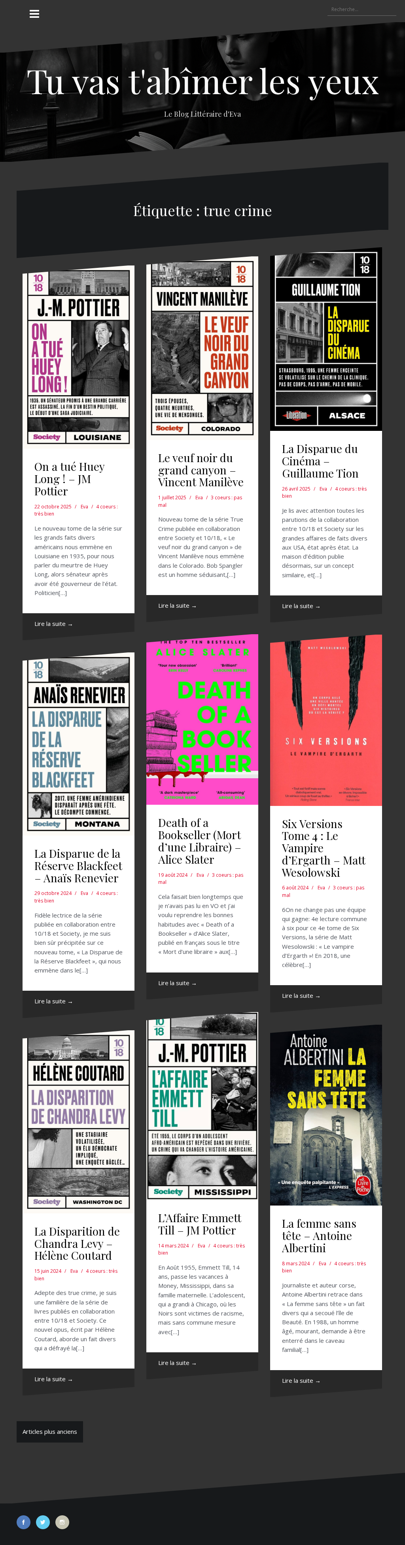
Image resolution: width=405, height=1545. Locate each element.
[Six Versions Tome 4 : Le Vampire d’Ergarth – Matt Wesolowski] (326, 720)
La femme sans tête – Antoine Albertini (319, 1235)
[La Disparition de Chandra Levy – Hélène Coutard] (78, 1121)
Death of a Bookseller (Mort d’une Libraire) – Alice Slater (199, 840)
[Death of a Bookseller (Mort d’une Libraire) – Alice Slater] (202, 719)
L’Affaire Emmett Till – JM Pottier (199, 1223)
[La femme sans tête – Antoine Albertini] (326, 1115)
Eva (84, 506)
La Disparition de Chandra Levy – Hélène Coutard (77, 1243)
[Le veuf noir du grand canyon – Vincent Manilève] (202, 348)
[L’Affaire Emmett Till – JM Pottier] (202, 1106)
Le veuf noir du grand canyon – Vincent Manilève (201, 469)
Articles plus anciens (50, 1431)
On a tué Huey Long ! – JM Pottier (69, 478)
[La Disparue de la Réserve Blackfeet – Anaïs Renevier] (78, 744)
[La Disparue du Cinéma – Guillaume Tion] (326, 339)
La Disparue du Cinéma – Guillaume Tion (320, 460)
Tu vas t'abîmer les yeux (202, 80)
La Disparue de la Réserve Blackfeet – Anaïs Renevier (78, 865)
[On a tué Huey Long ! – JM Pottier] (78, 357)
